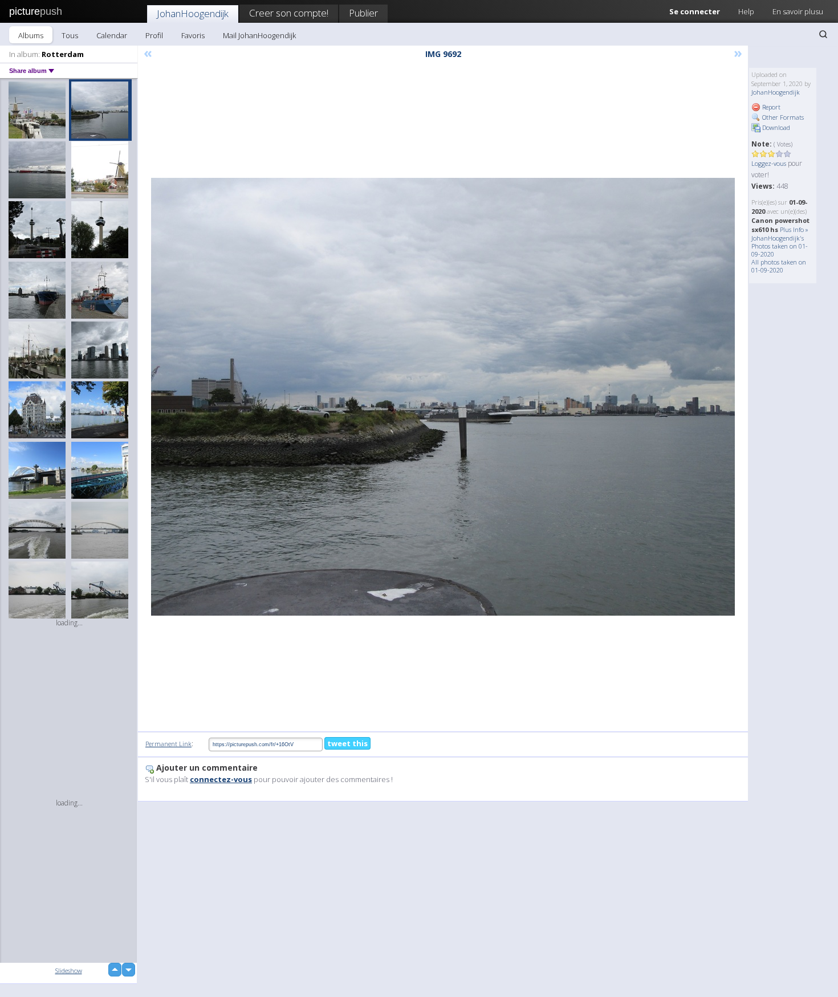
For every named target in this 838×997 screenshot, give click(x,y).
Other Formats (782, 117)
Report (770, 107)
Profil (154, 35)
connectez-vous (221, 779)
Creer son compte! (288, 12)
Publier (363, 12)
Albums (30, 35)
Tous (70, 35)
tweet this (347, 743)
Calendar (111, 35)
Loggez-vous (768, 163)
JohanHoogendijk (193, 13)
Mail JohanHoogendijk (259, 35)
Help (746, 11)
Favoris (193, 35)
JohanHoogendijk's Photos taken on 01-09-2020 (779, 246)
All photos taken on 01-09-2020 (778, 266)
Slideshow (68, 970)
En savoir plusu (797, 11)
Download (775, 127)
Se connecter (694, 11)
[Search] (823, 34)
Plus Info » (794, 229)
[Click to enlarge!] (443, 397)
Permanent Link (168, 743)
